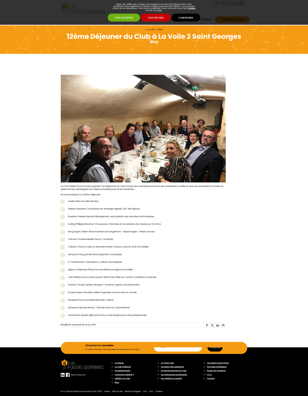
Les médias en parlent (171, 379)
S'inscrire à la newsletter (99, 345)
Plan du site (117, 391)
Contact (211, 379)
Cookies (191, 8)
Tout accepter (124, 18)
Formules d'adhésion (217, 367)
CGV (145, 391)
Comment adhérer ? (124, 375)
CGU (151, 391)
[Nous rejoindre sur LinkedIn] (63, 375)
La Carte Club (139, 28)
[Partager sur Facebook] (207, 325)
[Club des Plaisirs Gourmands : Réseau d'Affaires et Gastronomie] (82, 364)
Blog (161, 29)
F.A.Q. (209, 375)
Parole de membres (216, 371)
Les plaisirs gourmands (126, 28)
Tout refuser (156, 18)
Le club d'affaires (123, 367)
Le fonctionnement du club (173, 371)
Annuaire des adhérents (172, 367)
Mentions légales (133, 391)
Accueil (151, 29)
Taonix (107, 391)
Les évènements (122, 371)
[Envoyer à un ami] (223, 325)
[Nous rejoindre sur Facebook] (68, 375)
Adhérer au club (122, 379)
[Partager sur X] (212, 325)
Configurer (186, 18)
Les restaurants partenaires (174, 375)
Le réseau (119, 363)
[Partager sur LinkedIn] (218, 325)
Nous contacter (78, 375)
